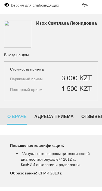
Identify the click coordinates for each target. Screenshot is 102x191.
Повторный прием (26, 89)
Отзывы (91, 116)
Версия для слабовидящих (35, 5)
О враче (17, 116)
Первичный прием (26, 78)
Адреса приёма (54, 116)
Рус (85, 4)
